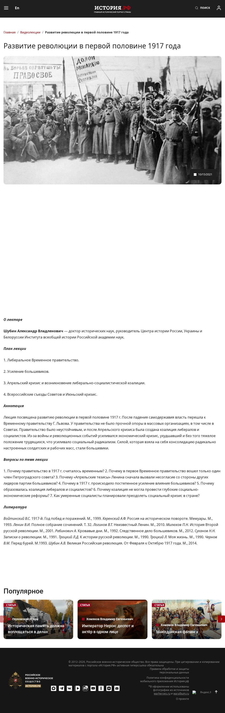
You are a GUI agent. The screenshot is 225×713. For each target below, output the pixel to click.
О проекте (182, 699)
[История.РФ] (112, 9)
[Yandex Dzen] (109, 688)
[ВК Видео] (77, 688)
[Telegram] (61, 688)
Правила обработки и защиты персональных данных (169, 670)
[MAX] (53, 688)
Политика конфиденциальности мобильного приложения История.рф (164, 679)
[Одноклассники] (101, 688)
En (17, 8)
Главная (10, 32)
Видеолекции (30, 32)
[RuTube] (85, 688)
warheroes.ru (162, 693)
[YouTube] (93, 688)
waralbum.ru (181, 693)
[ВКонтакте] (69, 688)
